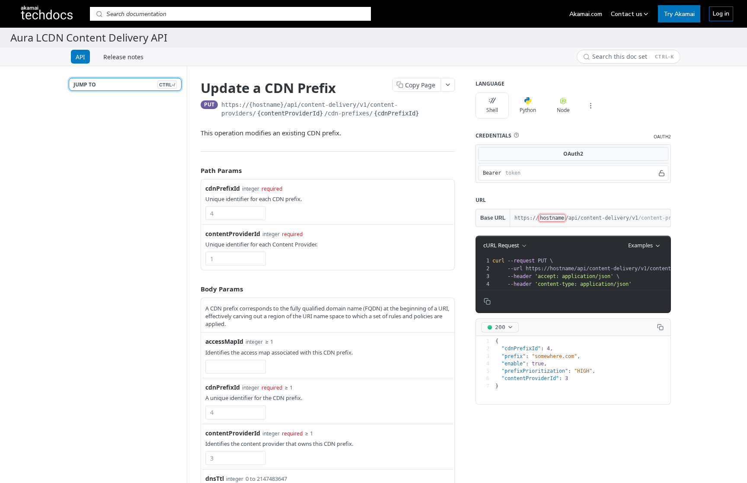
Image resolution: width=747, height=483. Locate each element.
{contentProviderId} (290, 113)
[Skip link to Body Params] (194, 288)
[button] (516, 135)
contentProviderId (232, 234)
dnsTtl (214, 478)
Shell (492, 110)
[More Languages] (590, 105)
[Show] (662, 173)
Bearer (492, 173)
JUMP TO (124, 84)
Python (528, 110)
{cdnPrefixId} (396, 113)
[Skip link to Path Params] (194, 170)
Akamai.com (585, 14)
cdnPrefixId (222, 188)
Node (563, 110)
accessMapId (224, 341)
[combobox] (235, 213)
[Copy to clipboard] (451, 105)
